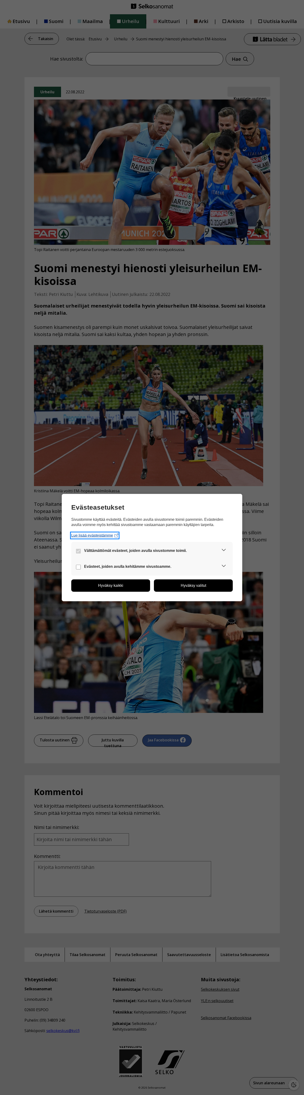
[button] (223, 551)
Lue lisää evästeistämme (92, 535)
